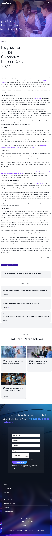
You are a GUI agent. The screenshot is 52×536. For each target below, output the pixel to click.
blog (32, 147)
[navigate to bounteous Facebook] (29, 521)
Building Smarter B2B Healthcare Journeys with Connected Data (21, 303)
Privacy (25, 530)
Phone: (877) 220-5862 (25, 518)
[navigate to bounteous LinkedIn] (23, 521)
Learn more (5, 275)
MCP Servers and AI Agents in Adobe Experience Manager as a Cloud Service (25, 290)
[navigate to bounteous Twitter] (20, 521)
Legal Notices (11, 530)
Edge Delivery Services (38, 183)
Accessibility (31, 530)
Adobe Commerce (13, 265)
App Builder (38, 98)
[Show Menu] (48, 3)
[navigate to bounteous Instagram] (26, 521)
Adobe (4, 265)
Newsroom (19, 530)
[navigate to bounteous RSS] (32, 521)
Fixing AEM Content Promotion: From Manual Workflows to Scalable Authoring (26, 316)
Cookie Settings (40, 530)
